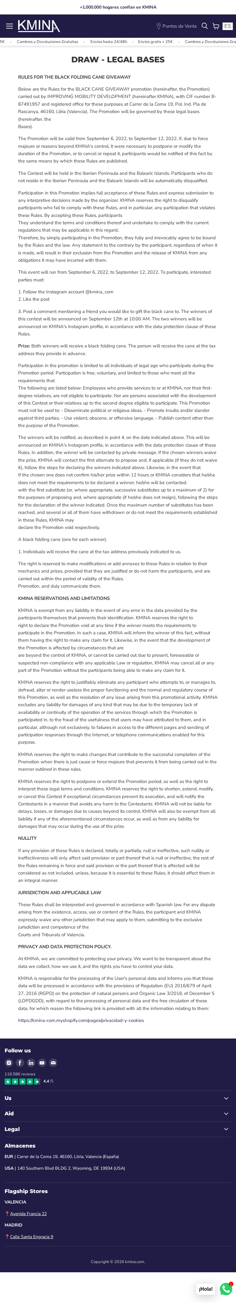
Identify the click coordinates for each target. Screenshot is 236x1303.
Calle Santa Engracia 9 (31, 1237)
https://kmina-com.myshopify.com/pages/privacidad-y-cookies (81, 1020)
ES (227, 26)
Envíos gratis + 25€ (141, 42)
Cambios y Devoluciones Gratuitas (33, 42)
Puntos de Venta (180, 26)
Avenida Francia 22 (28, 1214)
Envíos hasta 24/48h (95, 42)
